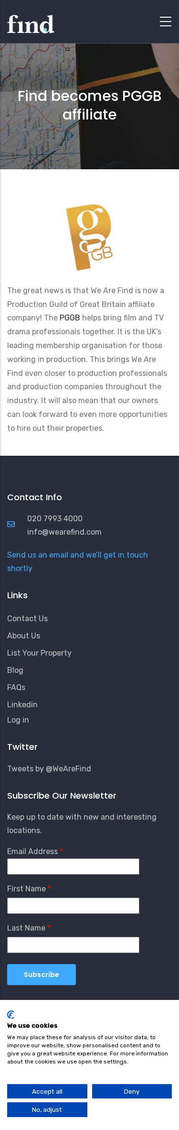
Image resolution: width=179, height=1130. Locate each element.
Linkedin (22, 704)
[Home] (30, 19)
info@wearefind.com (64, 532)
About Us (23, 635)
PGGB (71, 317)
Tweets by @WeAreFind (49, 768)
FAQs (16, 687)
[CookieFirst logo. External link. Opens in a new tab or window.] (10, 1014)
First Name (26, 888)
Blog (15, 670)
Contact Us (27, 618)
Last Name (26, 928)
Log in (18, 719)
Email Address (32, 851)
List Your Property (39, 653)
